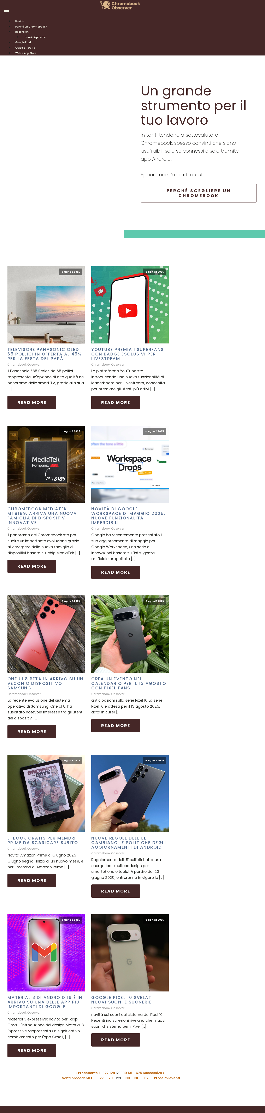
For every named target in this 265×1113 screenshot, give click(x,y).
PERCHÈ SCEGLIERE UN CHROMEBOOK (199, 193)
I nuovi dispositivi (35, 37)
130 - (129, 1078)
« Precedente (87, 1073)
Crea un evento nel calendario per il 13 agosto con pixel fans (128, 683)
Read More (31, 402)
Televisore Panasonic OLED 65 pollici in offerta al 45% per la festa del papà (44, 354)
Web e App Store (25, 53)
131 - (138, 1078)
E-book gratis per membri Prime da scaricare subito (42, 840)
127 (106, 1073)
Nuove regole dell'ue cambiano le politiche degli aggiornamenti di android (128, 842)
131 (130, 1073)
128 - (111, 1078)
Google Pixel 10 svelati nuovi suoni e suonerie (122, 999)
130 (124, 1073)
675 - (149, 1078)
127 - (102, 1078)
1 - (93, 1078)
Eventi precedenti (75, 1078)
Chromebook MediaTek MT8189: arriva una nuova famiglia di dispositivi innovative (42, 516)
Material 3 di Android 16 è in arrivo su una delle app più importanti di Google (45, 1002)
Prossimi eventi (167, 1078)
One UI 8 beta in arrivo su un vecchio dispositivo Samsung (45, 683)
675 (139, 1073)
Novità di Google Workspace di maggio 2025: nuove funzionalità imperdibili (128, 516)
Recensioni (22, 32)
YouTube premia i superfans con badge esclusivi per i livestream (127, 354)
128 (112, 1073)
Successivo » (154, 1073)
